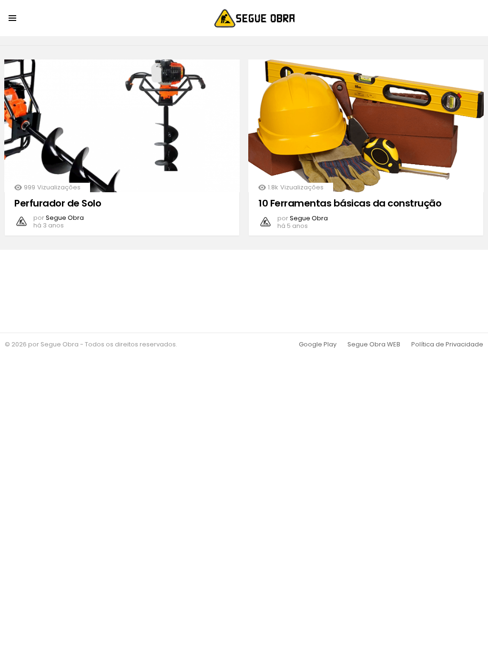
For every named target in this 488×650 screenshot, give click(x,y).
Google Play (317, 344)
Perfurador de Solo (57, 203)
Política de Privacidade (447, 344)
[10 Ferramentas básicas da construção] (366, 125)
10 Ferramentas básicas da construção (349, 203)
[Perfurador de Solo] (122, 125)
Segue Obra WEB (373, 344)
